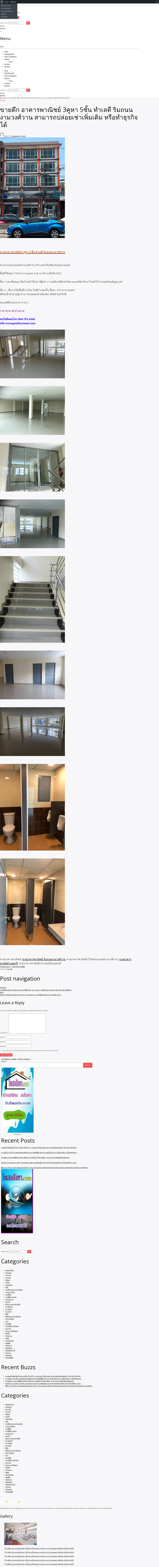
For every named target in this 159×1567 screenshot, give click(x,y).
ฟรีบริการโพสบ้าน (24, 1059)
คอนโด (7, 1302)
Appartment (9, 1270)
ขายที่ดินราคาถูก (11, 1297)
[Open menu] (1, 31)
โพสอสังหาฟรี (9, 54)
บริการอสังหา (9, 1319)
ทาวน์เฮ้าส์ (9, 1307)
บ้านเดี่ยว (8, 1324)
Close (1, 46)
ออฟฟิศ (7, 1343)
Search (3, 1061)
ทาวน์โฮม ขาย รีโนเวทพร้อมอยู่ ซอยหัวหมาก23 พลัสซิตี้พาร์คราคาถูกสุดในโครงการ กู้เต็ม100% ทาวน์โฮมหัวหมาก (39, 1153)
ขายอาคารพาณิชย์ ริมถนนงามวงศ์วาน (43, 959)
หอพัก (7, 1338)
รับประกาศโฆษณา (11, 1331)
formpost (7, 64)
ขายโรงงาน (9, 1299)
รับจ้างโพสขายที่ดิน (18, 967)
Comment (4, 1033)
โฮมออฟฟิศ (9, 1358)
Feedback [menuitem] (4, 17)
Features (8, 1273)
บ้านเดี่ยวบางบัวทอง (12, 1326)
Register (2, 28)
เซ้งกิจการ (8, 1345)
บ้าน (6, 1321)
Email (2, 1042)
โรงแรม (8, 1353)
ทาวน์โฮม (8, 1309)
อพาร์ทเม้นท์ (9, 1341)
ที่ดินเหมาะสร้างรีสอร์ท (13, 1316)
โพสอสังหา (9, 1348)
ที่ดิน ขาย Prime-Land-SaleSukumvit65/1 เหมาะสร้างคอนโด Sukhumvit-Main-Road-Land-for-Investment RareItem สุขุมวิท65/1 (44, 1168)
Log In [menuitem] (7, 2)
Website (3, 1046)
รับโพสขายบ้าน (5, 967)
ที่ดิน (6, 1314)
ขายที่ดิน (8, 1295)
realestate (8, 1285)
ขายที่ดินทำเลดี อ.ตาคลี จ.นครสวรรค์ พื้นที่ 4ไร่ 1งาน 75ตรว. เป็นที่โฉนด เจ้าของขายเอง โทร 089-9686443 (35, 989)
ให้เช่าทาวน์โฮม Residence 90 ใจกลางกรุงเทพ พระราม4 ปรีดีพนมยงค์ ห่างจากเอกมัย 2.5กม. (30, 993)
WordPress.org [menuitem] (6, 5)
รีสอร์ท (7, 1333)
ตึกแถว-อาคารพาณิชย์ (12, 1304)
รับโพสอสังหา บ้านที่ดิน (9, 1059)
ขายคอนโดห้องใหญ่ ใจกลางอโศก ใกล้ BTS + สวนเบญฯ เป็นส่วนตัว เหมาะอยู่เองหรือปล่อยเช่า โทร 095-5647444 (38, 1148)
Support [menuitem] (3, 14)
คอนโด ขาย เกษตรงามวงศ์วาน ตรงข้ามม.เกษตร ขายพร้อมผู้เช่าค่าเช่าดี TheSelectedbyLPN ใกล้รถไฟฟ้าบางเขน (38, 1163)
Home (6, 51)
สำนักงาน (8, 1336)
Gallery (7, 1280)
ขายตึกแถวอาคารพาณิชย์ (13, 1290)
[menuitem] (2, 1)
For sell (2, 100)
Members (7, 66)
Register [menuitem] (13, 2)
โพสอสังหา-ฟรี (10, 1350)
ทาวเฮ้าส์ (8, 1312)
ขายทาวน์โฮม (10, 1292)
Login (10, 61)
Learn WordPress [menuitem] (7, 11)
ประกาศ (8, 1329)
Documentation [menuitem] (6, 8)
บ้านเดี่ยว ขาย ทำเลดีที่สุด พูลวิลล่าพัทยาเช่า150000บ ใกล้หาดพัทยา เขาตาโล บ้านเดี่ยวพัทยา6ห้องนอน (35, 1158)
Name (3, 1037)
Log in (2, 26)
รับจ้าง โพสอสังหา (10, 56)
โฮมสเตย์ (8, 1355)
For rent (8, 1275)
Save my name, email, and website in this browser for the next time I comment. (30, 1050)
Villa (6, 1287)
